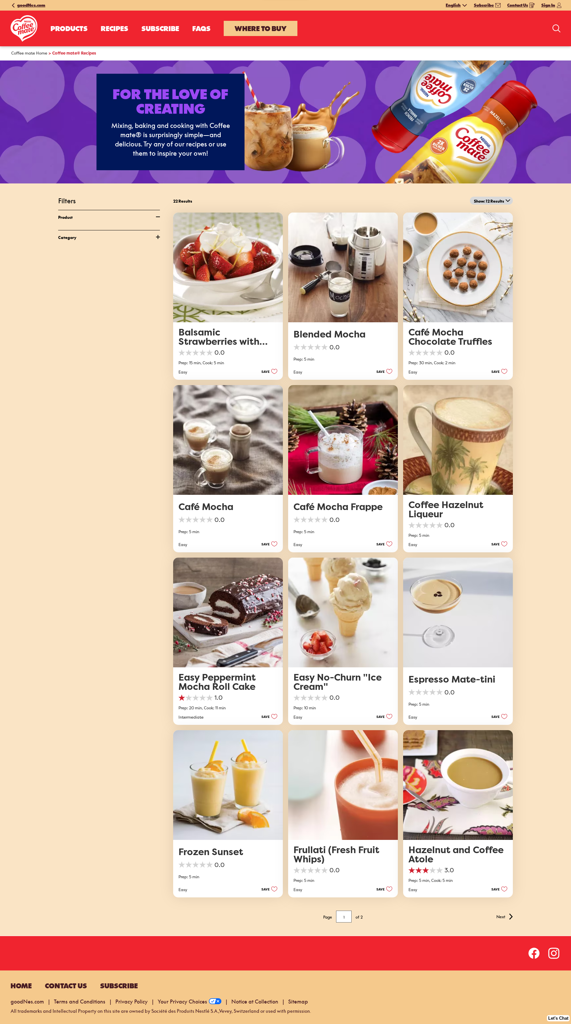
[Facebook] (537, 953)
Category (67, 237)
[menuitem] (69, 28)
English (453, 5)
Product (65, 216)
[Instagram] (553, 953)
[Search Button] (556, 28)
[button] (267, 371)
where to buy (260, 28)
